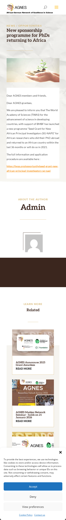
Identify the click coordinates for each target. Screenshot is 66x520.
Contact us (39, 515)
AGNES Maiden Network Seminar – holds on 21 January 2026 (30, 415)
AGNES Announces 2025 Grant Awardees (30, 364)
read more (24, 368)
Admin (33, 207)
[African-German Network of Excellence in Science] (17, 7)
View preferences (33, 507)
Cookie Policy (25, 515)
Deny (33, 496)
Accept (33, 486)
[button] (60, 452)
